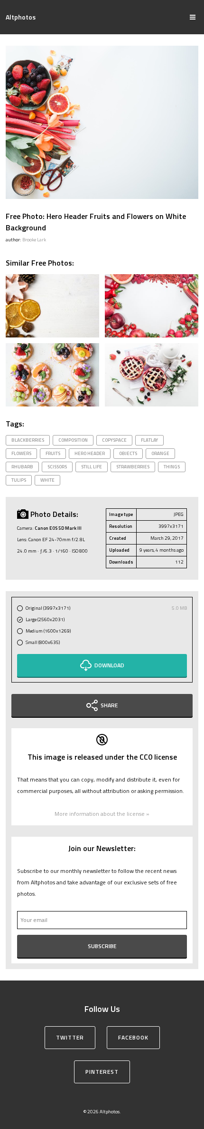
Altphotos (21, 17)
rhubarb (22, 466)
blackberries (27, 440)
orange (160, 453)
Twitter (70, 1037)
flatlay (149, 440)
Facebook (133, 1037)
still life (91, 466)
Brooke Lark (34, 239)
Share (109, 705)
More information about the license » (102, 813)
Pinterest (102, 1071)
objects (128, 453)
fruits (53, 453)
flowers (21, 453)
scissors (57, 466)
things (172, 466)
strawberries (132, 466)
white (47, 480)
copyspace (114, 440)
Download (109, 665)
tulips (18, 480)
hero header (89, 453)
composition (73, 440)
